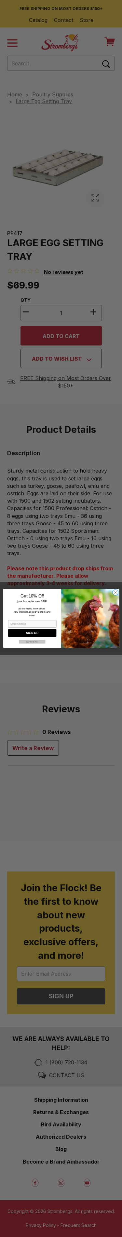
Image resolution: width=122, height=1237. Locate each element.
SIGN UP (32, 633)
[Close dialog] (115, 592)
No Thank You (32, 642)
